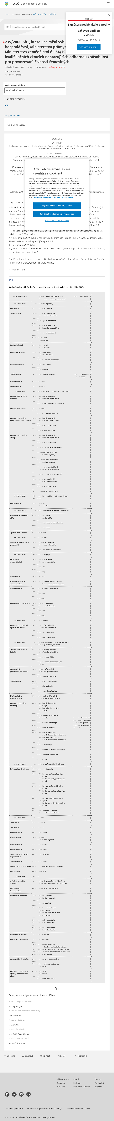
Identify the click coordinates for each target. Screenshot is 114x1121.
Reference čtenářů (81, 1087)
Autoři (76, 1079)
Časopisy (61, 1083)
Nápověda (99, 1087)
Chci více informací (88, 47)
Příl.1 (6, 105)
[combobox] (57, 27)
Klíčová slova (63, 1079)
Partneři (76, 1083)
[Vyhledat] (62, 90)
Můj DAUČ (61, 1087)
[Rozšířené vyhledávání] (7, 27)
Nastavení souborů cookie (78, 1108)
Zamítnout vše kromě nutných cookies (57, 214)
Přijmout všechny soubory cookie (57, 205)
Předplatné (99, 1083)
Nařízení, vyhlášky (40, 14)
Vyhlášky (52, 14)
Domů (7, 14)
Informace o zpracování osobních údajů (44, 1108)
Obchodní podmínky (14, 1108)
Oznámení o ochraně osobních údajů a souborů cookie (53, 198)
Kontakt (98, 1079)
